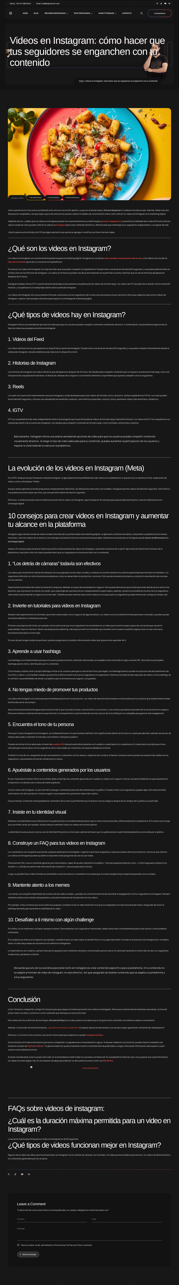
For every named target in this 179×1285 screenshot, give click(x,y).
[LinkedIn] (169, 3)
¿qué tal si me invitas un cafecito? (63, 1027)
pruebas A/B (58, 744)
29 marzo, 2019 (17, 198)
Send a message (29, 1254)
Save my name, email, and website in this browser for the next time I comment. (56, 1245)
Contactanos (159, 13)
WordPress (108, 1060)
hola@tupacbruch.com (50, 3)
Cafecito (40, 1046)
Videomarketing (72, 197)
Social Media (53, 197)
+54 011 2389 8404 (23, 3)
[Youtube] (165, 3)
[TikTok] (161, 3)
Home (81, 81)
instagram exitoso (94, 1035)
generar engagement (111, 221)
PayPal (30, 1046)
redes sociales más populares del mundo (123, 258)
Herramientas (35, 197)
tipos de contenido (17, 262)
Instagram (61, 225)
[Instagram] (157, 3)
